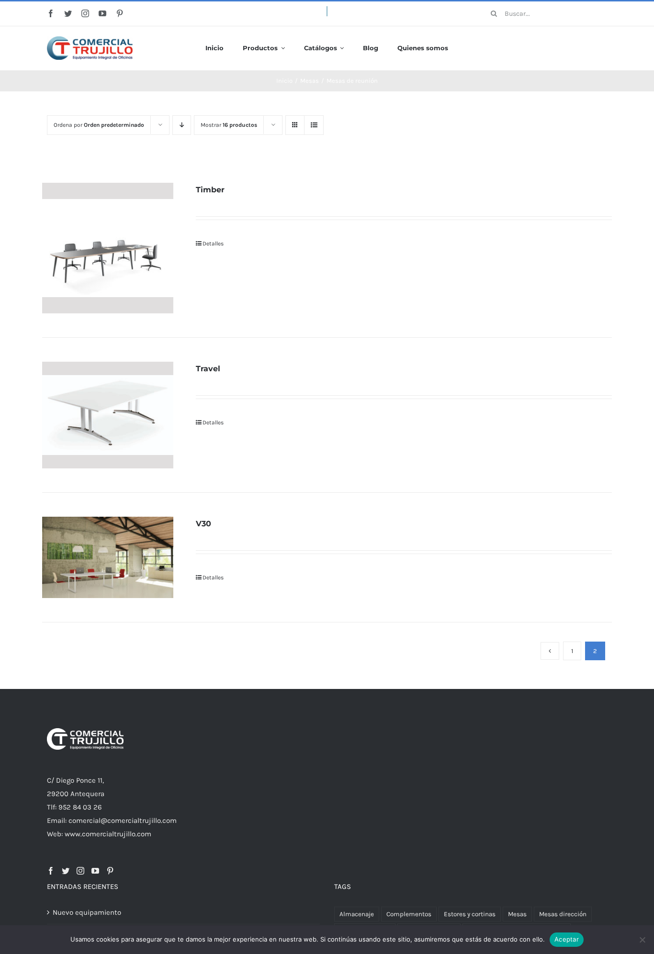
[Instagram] (80, 871)
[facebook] (51, 13)
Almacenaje (356, 914)
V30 (203, 523)
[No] (642, 939)
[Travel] (107, 415)
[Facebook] (51, 871)
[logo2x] (90, 39)
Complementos (408, 914)
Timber (210, 189)
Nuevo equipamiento (87, 912)
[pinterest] (120, 13)
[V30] (107, 558)
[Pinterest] (110, 871)
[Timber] (107, 248)
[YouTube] (95, 871)
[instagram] (85, 13)
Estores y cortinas (470, 914)
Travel (208, 368)
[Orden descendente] (181, 125)
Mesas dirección (562, 914)
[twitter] (68, 13)
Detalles (213, 243)
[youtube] (102, 13)
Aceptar (566, 939)
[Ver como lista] (313, 125)
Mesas (517, 914)
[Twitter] (65, 871)
